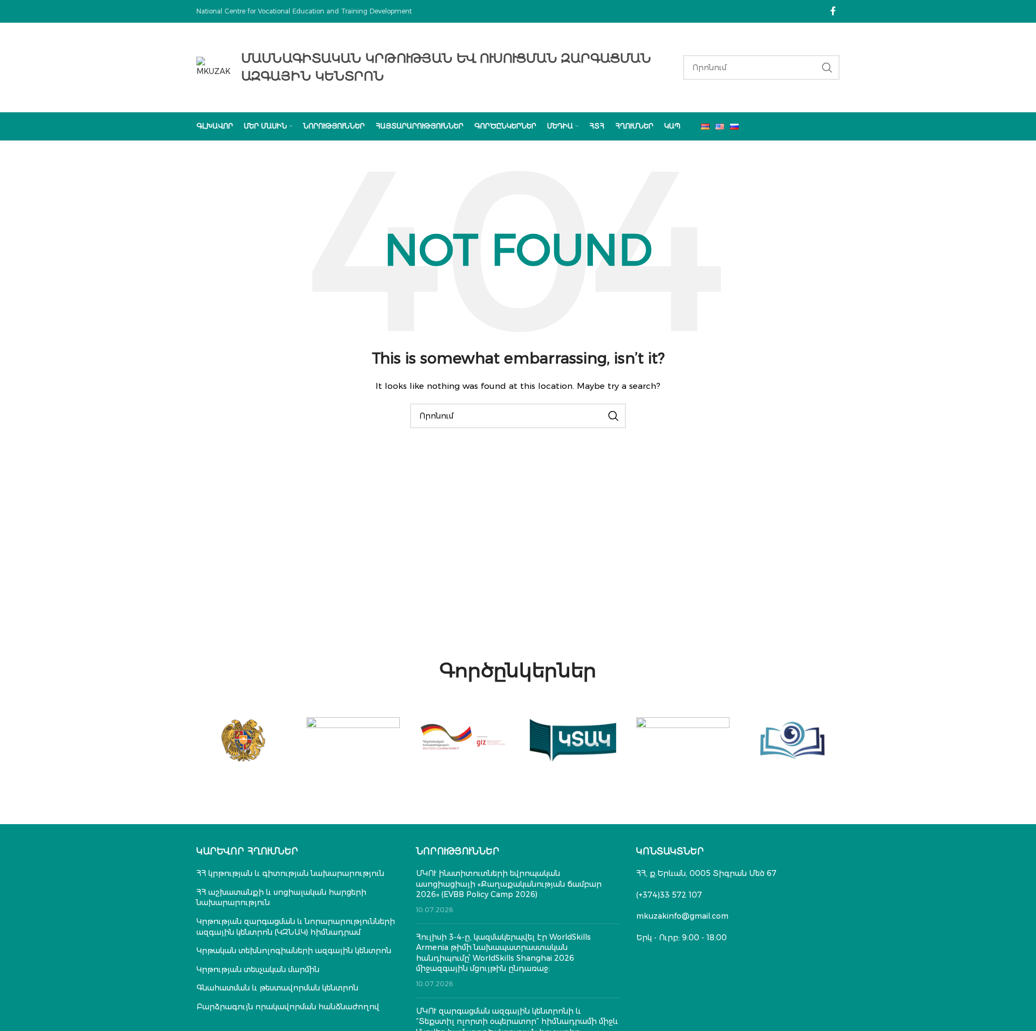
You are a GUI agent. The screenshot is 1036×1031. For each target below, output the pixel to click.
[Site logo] (213, 66)
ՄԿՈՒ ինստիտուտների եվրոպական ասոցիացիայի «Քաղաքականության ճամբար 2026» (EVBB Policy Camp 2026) (509, 883)
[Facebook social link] (833, 11)
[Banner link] (243, 740)
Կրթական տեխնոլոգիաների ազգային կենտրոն (293, 950)
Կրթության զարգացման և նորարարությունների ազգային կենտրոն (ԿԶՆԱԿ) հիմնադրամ (295, 927)
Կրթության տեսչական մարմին (257, 969)
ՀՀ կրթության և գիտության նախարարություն (290, 873)
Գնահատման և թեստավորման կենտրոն (277, 988)
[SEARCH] (827, 67)
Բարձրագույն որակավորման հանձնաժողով (287, 1007)
